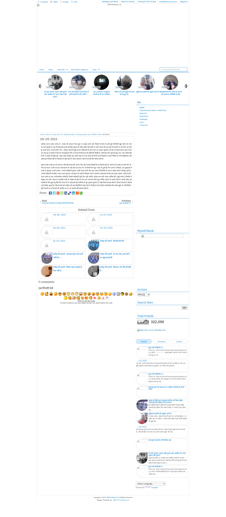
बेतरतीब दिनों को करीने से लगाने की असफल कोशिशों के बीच (171, 93)
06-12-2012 (141, 361)
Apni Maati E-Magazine (79, 70)
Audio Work (144, 116)
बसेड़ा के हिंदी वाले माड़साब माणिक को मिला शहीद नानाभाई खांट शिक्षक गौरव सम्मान (166, 401)
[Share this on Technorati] (81, 193)
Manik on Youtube (128, 1)
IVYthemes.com (123, 500)
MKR (115, 500)
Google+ (66, 2)
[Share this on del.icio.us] (69, 193)
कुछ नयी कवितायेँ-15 (156, 347)
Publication (144, 119)
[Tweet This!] (54, 193)
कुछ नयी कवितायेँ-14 (156, 374)
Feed (141, 122)
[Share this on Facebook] (50, 193)
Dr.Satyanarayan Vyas (83, 134)
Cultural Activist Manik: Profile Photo (153, 110)
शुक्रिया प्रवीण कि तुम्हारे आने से (147, 92)
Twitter (55, 2)
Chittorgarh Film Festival (147, 1)
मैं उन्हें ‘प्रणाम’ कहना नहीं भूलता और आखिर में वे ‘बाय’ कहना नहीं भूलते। (55, 94)
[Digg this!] (65, 193)
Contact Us (144, 125)
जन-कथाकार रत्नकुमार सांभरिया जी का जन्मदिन (101, 93)
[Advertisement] (92, 116)
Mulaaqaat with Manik (110, 1)
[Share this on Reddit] (77, 193)
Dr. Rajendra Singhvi (68, 134)
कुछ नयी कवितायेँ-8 (156, 466)
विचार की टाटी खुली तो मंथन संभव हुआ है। (125, 93)
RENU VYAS (97, 134)
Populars (144, 342)
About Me (143, 113)
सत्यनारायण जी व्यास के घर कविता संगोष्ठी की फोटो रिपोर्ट (166, 388)
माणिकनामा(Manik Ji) (113, 497)
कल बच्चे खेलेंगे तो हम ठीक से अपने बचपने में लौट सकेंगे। (78, 93)
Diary (47, 134)
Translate (154, 487)
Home (41, 70)
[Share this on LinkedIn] (73, 193)
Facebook (44, 2)
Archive (179, 342)
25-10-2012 (141, 427)
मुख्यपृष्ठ (142, 107)
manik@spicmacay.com (168, 1)
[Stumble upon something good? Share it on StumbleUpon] (61, 193)
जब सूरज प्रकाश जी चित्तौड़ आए (160, 440)
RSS (75, 2)
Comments (161, 342)
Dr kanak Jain (55, 134)
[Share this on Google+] (58, 193)
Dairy (95, 70)
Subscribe (61, 70)
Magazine (183, 1)
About (50, 70)
